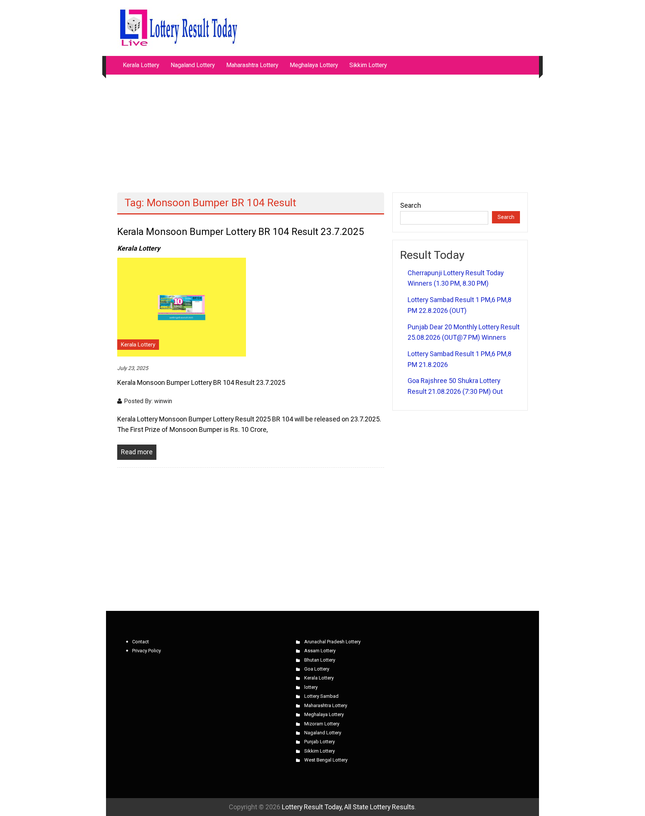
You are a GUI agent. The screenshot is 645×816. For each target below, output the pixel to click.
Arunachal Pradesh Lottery (332, 641)
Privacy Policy (146, 650)
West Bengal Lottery (326, 760)
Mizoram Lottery (321, 723)
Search (410, 205)
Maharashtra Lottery (252, 65)
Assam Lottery (320, 650)
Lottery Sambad (321, 696)
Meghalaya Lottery (314, 65)
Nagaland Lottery (193, 65)
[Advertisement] (322, 130)
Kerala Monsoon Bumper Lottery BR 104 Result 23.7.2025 (240, 231)
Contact (140, 641)
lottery (311, 687)
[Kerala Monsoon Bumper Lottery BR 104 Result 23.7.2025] (181, 306)
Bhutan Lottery (319, 660)
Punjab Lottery (319, 741)
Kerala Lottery (141, 65)
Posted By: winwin (148, 401)
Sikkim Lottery (368, 65)
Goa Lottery (316, 669)
